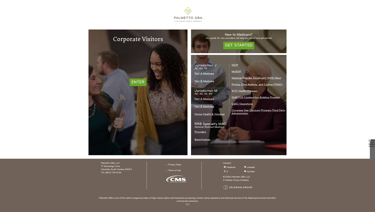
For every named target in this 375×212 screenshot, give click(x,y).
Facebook (231, 167)
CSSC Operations (242, 104)
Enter (138, 82)
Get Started (238, 45)
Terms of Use (174, 170)
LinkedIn (251, 167)
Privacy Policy (174, 165)
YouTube (251, 172)
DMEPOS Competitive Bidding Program (256, 97)
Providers (200, 132)
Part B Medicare (204, 81)
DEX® (235, 65)
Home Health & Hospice (210, 114)
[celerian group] (243, 187)
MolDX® (236, 71)
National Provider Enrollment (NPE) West (256, 78)
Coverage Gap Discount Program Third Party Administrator (258, 112)
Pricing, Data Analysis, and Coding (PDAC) (257, 84)
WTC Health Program (245, 91)
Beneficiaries (202, 139)
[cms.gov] (177, 178)
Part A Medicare (204, 73)
